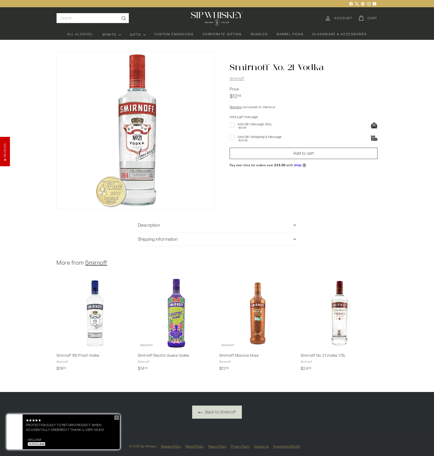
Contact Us (261, 446)
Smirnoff (237, 78)
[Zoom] (135, 130)
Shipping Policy (171, 446)
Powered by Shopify (286, 446)
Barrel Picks (290, 34)
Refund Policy (195, 446)
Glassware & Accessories (339, 34)
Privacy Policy (240, 446)
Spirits (110, 35)
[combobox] (93, 18)
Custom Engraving (174, 34)
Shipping (236, 107)
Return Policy (217, 446)
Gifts (136, 35)
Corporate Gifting (222, 34)
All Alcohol (80, 34)
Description (149, 225)
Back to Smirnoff (220, 412)
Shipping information (158, 239)
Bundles (259, 34)
